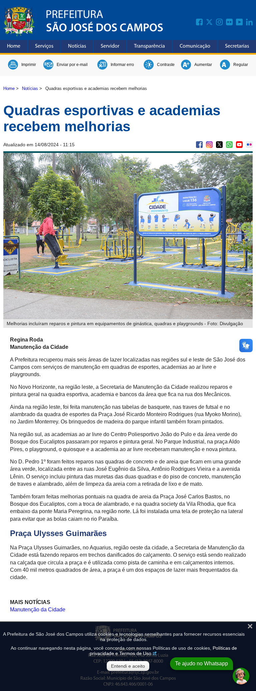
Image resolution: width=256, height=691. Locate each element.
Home (13, 46)
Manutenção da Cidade (37, 609)
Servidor (110, 46)
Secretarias (237, 46)
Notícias (77, 46)
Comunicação (195, 46)
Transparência (149, 46)
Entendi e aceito (128, 666)
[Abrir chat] (241, 676)
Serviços (44, 46)
